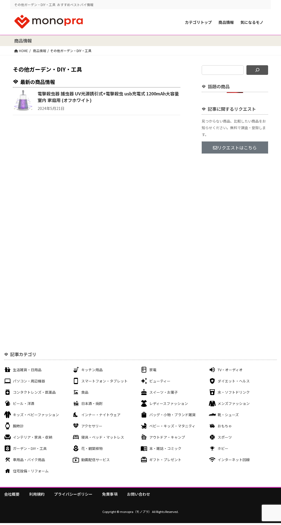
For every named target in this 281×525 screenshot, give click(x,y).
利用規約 (36, 494)
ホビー (223, 448)
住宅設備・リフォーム (31, 470)
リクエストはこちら (237, 147)
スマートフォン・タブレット (104, 381)
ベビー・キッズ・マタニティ (172, 425)
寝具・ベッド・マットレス (102, 437)
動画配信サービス (95, 459)
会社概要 (11, 494)
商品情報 (226, 22)
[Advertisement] (235, 246)
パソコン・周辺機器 (29, 381)
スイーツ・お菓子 (163, 392)
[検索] (257, 70)
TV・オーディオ (230, 369)
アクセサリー (91, 425)
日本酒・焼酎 (92, 403)
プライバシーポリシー (73, 494)
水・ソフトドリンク (234, 392)
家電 (152, 369)
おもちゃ (225, 425)
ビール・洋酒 (23, 403)
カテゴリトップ (198, 22)
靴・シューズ (228, 414)
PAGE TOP (270, 504)
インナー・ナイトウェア (100, 414)
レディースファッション (168, 403)
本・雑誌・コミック (165, 448)
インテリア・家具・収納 (32, 437)
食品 (84, 392)
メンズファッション (234, 403)
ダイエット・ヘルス (234, 381)
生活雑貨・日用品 (27, 369)
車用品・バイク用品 (29, 459)
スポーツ (225, 437)
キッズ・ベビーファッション (36, 414)
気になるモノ (251, 22)
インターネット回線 (234, 459)
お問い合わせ (138, 494)
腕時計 (18, 425)
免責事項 (109, 494)
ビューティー (159, 381)
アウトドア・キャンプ (167, 437)
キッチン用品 (92, 369)
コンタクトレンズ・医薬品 (34, 392)
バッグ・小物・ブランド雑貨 (172, 414)
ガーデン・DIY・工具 (30, 448)
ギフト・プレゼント (165, 459)
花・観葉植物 (92, 448)
